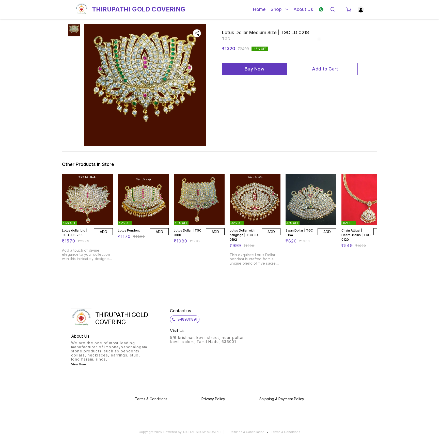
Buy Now (254, 68)
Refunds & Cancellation (247, 432)
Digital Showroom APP (203, 432)
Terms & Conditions (285, 432)
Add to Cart (325, 68)
